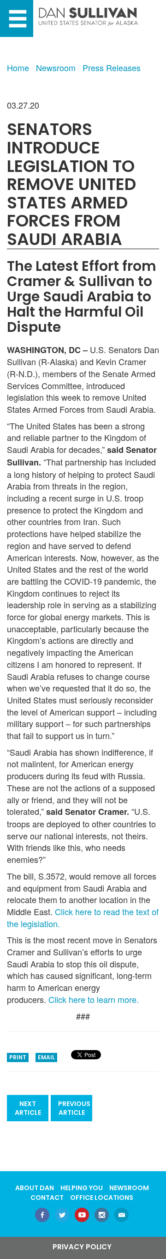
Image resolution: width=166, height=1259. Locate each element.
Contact (47, 1197)
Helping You (81, 1187)
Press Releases (112, 67)
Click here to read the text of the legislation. (83, 917)
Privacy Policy (82, 1247)
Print (17, 1057)
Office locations (101, 1197)
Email (46, 1057)
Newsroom (56, 67)
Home (18, 67)
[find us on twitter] (62, 1216)
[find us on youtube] (82, 1216)
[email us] (121, 1216)
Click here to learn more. (93, 999)
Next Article (28, 1108)
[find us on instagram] (101, 1216)
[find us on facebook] (42, 1216)
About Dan (34, 1187)
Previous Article (74, 1108)
